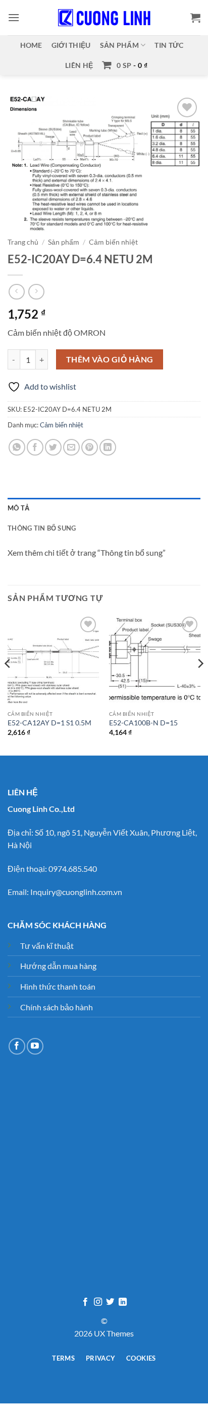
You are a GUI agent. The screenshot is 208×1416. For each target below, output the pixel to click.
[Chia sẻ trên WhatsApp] (17, 447)
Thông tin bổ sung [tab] (42, 528)
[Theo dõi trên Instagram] (98, 1302)
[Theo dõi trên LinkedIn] (123, 1302)
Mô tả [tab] (18, 508)
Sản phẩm (119, 45)
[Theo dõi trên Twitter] (110, 1302)
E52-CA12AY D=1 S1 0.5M (49, 723)
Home (31, 45)
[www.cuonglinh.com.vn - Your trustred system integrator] (104, 17)
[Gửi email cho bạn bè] (71, 447)
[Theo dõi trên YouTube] (35, 1046)
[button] (14, 17)
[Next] (200, 684)
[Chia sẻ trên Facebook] (35, 447)
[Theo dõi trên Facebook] (17, 1046)
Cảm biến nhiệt (113, 242)
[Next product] (16, 292)
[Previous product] (36, 292)
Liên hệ (79, 65)
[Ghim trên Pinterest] (89, 447)
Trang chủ (23, 242)
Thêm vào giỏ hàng (109, 359)
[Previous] (8, 684)
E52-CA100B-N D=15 (143, 723)
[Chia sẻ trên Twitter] (53, 447)
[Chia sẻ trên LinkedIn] (107, 447)
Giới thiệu (71, 45)
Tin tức (168, 45)
